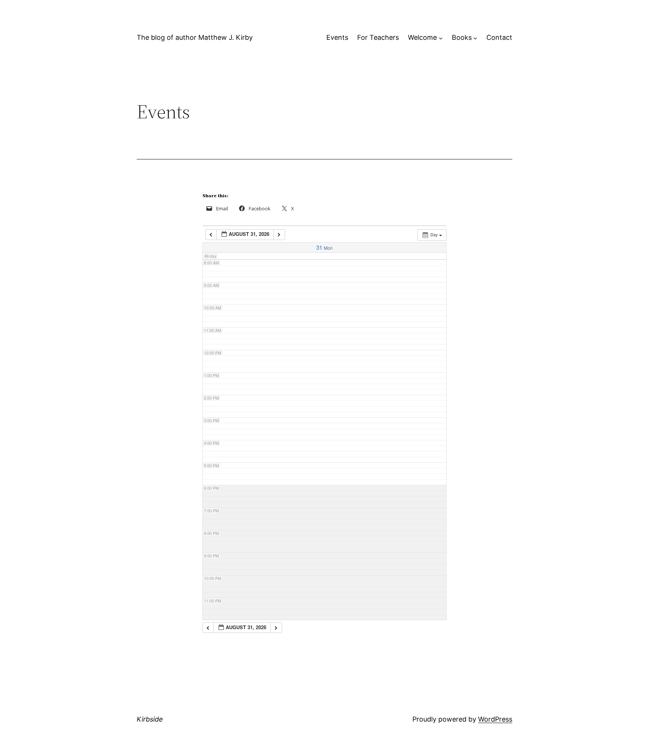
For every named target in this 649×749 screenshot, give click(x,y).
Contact (499, 37)
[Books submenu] (475, 38)
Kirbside (150, 719)
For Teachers (378, 37)
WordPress (495, 719)
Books (462, 37)
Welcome (422, 37)
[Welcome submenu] (441, 38)
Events (337, 37)
